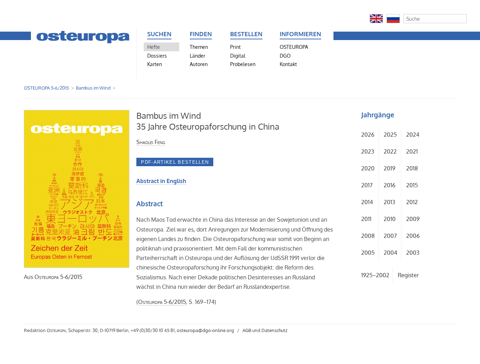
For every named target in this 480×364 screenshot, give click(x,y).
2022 (390, 151)
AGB (246, 330)
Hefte (153, 47)
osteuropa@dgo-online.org (205, 330)
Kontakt (288, 64)
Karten (154, 64)
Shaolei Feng (150, 141)
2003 (413, 252)
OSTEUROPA (294, 47)
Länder (197, 55)
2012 (412, 202)
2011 (366, 218)
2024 (412, 134)
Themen (199, 47)
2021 (412, 151)
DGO (285, 55)
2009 (413, 218)
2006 (413, 235)
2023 (367, 151)
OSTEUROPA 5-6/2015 (46, 88)
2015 (412, 185)
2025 (390, 134)
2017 (366, 185)
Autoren (199, 64)
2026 (367, 134)
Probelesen (242, 64)
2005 (368, 252)
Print (235, 47)
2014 (367, 202)
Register (408, 275)
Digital (237, 55)
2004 (390, 252)
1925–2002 (375, 275)
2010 (390, 218)
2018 (412, 168)
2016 (389, 185)
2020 (368, 168)
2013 (389, 202)
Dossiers (157, 55)
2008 (368, 235)
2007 (390, 235)
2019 (389, 168)
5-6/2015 (58, 276)
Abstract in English (161, 180)
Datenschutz (274, 330)
